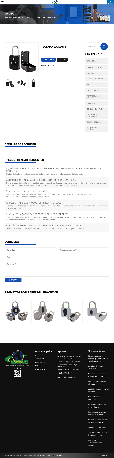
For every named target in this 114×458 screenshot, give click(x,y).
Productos (40, 362)
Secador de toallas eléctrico (98, 428)
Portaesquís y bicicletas (93, 97)
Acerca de (39, 359)
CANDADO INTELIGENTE (91, 61)
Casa (37, 356)
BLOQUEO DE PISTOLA (95, 79)
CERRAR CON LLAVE (94, 67)
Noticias (38, 366)
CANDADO (91, 73)
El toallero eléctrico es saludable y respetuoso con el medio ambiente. (98, 358)
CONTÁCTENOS (48, 59)
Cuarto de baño (94, 122)
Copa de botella (94, 90)
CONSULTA (62, 59)
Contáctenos (41, 369)
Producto (18, 17)
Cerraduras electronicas (92, 115)
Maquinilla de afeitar (92, 129)
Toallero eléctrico (95, 109)
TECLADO (30, 17)
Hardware (91, 103)
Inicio (8, 17)
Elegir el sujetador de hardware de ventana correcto (96, 443)
